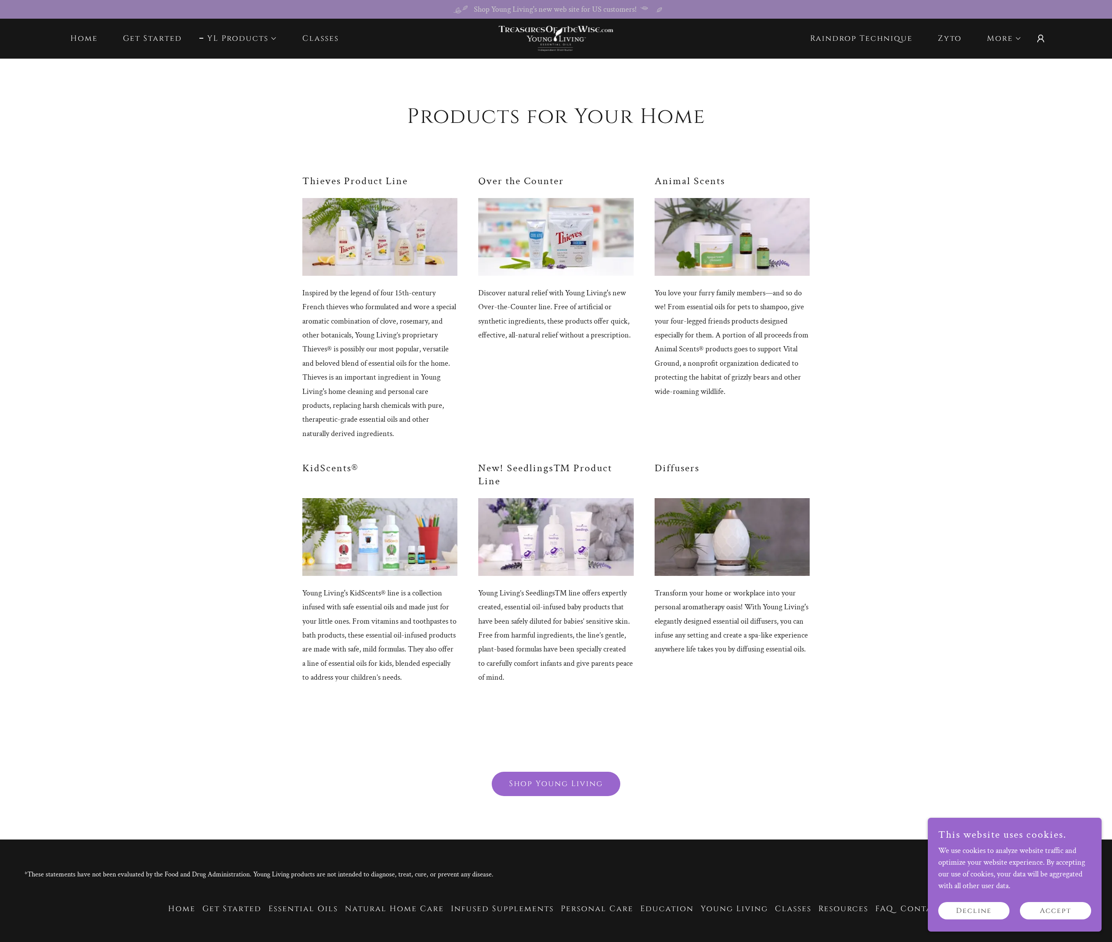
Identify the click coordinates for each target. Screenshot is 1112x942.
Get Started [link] (152, 38)
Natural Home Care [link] (394, 908)
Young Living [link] (734, 908)
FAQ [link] (884, 908)
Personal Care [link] (597, 908)
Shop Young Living (556, 783)
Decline (974, 911)
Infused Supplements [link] (502, 908)
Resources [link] (843, 908)
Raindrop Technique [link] (861, 38)
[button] (238, 38)
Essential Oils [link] (303, 908)
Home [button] (181, 908)
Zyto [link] (950, 38)
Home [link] (84, 38)
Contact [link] (922, 908)
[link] (556, 38)
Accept (1055, 911)
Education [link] (667, 908)
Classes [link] (320, 38)
